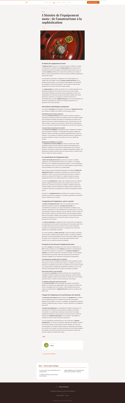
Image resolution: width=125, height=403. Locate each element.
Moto (54, 2)
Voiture (68, 2)
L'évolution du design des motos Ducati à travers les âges (48, 375)
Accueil (46, 2)
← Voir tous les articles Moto (48, 353)
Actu (50, 2)
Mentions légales (60, 395)
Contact (67, 395)
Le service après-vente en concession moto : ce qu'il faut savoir (50, 371)
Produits (58, 2)
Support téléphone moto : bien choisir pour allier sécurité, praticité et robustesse (74, 371)
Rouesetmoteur (64, 387)
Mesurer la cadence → (93, 2)
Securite (64, 2)
